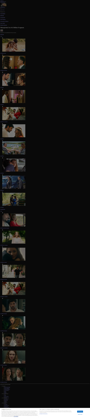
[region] (45, 413)
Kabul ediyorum (80, 411)
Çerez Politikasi (16, 416)
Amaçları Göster (80, 414)
